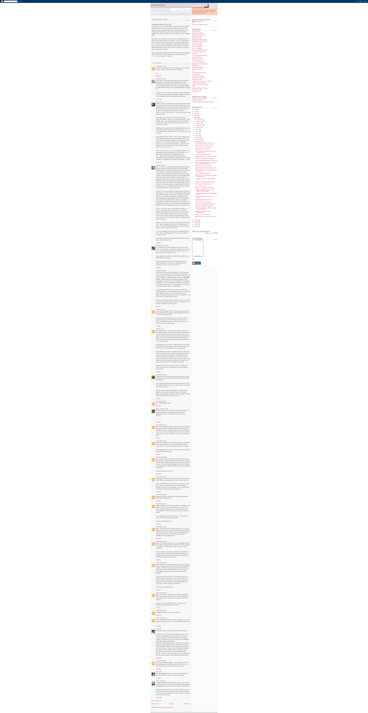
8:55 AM (158, 398)
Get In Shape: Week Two (202, 154)
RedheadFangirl (160, 245)
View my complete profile (199, 24)
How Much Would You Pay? (203, 199)
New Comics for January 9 (203, 202)
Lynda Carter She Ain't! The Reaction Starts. (206, 194)
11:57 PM (158, 99)
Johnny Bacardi (197, 57)
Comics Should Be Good (199, 50)
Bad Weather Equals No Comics (204, 143)
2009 (195, 115)
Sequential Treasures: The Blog (201, 81)
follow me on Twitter (211, 233)
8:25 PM (158, 76)
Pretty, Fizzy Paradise (198, 77)
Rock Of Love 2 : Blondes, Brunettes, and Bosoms (206, 176)
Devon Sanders (160, 408)
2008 (195, 117)
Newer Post (155, 703)
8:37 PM (158, 474)
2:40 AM (158, 243)
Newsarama (195, 65)
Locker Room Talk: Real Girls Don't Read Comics (205, 151)
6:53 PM (158, 422)
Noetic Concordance (198, 67)
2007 (195, 220)
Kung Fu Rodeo (197, 60)
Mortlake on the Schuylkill (200, 64)
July (197, 129)
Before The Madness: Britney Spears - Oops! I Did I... (206, 208)
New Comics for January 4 (203, 214)
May (197, 133)
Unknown (158, 309)
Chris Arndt (159, 681)
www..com (198, 240)
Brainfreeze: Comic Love (199, 41)
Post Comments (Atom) (166, 707)
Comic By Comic (197, 43)
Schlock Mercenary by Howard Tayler (203, 102)
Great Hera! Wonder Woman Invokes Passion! (206, 170)
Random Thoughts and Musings (204, 158)
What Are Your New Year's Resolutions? (203, 212)
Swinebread (159, 401)
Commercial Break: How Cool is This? (204, 197)
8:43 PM (158, 538)
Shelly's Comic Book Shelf (200, 84)
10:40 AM (158, 697)
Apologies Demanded (198, 34)
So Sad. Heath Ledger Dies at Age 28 (206, 160)
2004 (195, 226)
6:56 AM (158, 267)
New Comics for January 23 (203, 166)
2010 (195, 113)
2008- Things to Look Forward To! (205, 216)
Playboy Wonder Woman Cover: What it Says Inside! (204, 190)
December (199, 119)
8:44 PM (158, 560)
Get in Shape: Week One (202, 173)
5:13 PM (158, 678)
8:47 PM (158, 590)
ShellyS (158, 329)
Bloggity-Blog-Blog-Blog (199, 40)
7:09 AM (158, 326)
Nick (157, 102)
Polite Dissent (196, 74)
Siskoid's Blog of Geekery (200, 88)
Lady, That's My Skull (198, 62)
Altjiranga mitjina (197, 33)
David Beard (159, 66)
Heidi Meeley (159, 425)
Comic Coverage (197, 45)
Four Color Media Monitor (200, 55)
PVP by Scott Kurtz (198, 100)
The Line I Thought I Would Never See (205, 179)
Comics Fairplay (158, 5)
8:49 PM (158, 608)
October (198, 123)
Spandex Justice (197, 90)
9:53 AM (158, 406)
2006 (195, 222)
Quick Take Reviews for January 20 (205, 168)
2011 (195, 111)
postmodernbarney (197, 76)
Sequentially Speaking (199, 83)
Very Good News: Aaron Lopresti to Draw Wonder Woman (205, 163)
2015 (195, 109)
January (198, 141)
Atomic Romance (197, 36)
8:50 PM (158, 626)
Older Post (187, 703)
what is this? (198, 256)
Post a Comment (156, 701)
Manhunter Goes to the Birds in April (206, 156)
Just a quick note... (201, 186)
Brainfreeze (159, 78)
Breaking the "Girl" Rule (202, 149)
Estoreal (194, 53)
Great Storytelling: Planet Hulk (204, 206)
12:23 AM (158, 162)
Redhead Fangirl (197, 79)
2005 (195, 224)
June (197, 131)
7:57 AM (158, 669)
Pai (193, 71)
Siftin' (194, 86)
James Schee (160, 374)
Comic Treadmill (197, 48)
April (197, 135)
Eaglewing (159, 165)
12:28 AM (158, 658)
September (199, 125)
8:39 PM (158, 492)
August (198, 127)
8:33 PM (158, 438)
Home (171, 703)
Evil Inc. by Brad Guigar (199, 98)
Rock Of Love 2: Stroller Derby (204, 145)
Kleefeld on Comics (198, 58)
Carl (157, 629)
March (198, 137)
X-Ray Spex (195, 91)
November (199, 121)
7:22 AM (158, 372)
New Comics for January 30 (203, 147)
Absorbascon (196, 31)
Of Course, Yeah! (197, 69)
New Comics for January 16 (203, 184)
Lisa (157, 671)
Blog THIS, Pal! (196, 38)
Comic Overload (197, 46)
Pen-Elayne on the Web (199, 72)
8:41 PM (158, 524)
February (198, 139)
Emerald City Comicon (199, 52)
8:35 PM (158, 454)
